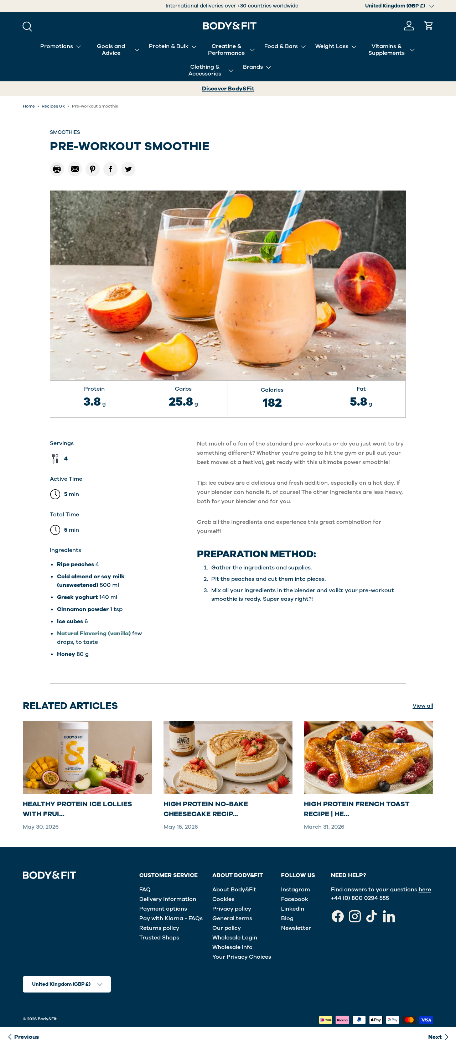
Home (29, 106)
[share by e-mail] (75, 169)
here (425, 890)
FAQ (145, 890)
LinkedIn (292, 909)
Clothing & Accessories (204, 70)
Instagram (295, 890)
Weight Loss (331, 46)
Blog (287, 918)
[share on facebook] (110, 169)
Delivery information (167, 899)
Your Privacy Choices (241, 957)
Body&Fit (47, 1019)
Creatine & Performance (226, 49)
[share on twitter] (128, 169)
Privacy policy (231, 909)
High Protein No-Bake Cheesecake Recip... (206, 809)
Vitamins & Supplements (386, 49)
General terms (232, 918)
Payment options (163, 909)
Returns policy (159, 928)
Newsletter (296, 928)
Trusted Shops (159, 938)
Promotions (56, 46)
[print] (57, 169)
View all (423, 706)
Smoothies (65, 132)
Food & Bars (281, 46)
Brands (253, 67)
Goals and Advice (111, 49)
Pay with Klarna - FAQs (171, 918)
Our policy (226, 928)
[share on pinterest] (93, 169)
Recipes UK (53, 106)
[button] (429, 25)
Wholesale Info (232, 947)
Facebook (294, 899)
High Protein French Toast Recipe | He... (357, 809)
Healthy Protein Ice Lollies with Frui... (77, 809)
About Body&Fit (234, 890)
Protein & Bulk (168, 46)
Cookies (223, 899)
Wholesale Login (234, 938)
